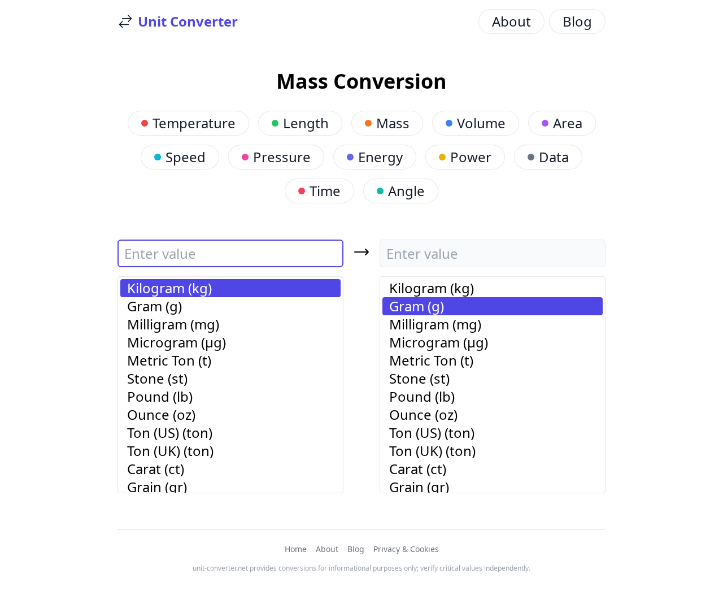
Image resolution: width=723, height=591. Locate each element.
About (511, 21)
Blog (577, 21)
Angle (406, 190)
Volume (481, 123)
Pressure (282, 156)
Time (325, 190)
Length (306, 123)
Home (296, 549)
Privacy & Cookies (406, 549)
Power (470, 156)
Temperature (194, 123)
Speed (185, 156)
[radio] (230, 288)
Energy (380, 156)
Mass (393, 123)
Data (554, 156)
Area (567, 123)
